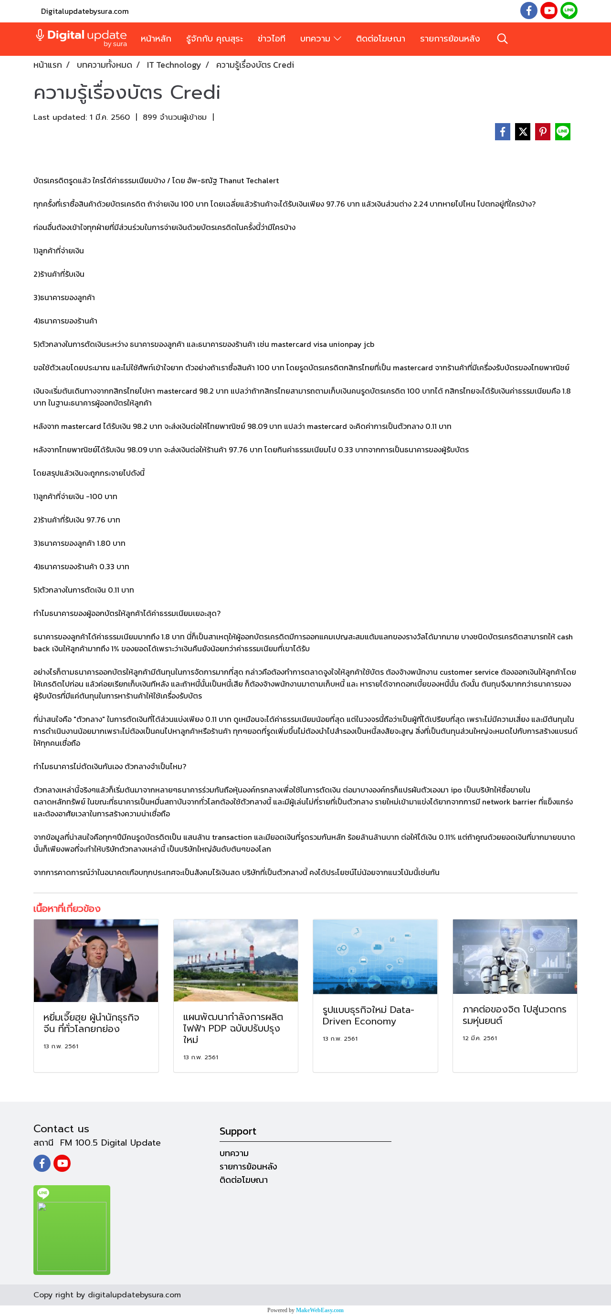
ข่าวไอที (271, 38)
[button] (502, 39)
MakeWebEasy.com (320, 1310)
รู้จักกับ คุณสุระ (214, 38)
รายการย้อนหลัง (450, 38)
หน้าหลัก (156, 38)
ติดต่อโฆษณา (380, 38)
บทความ (317, 38)
